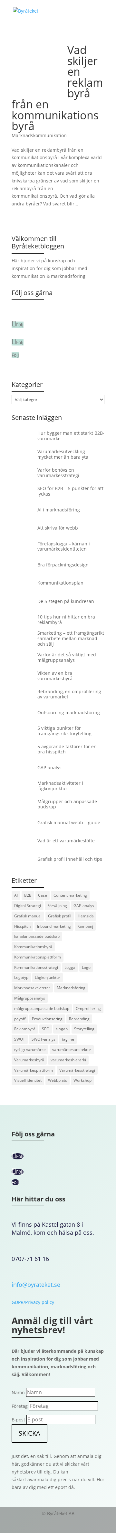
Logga (69, 967)
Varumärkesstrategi (77, 1070)
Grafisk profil (59, 916)
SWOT (19, 1039)
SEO (45, 1029)
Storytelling (84, 1029)
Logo (86, 967)
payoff (19, 1019)
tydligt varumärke (30, 1049)
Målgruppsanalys (29, 998)
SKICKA (29, 1433)
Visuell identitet (28, 1080)
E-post (18, 1420)
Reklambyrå (24, 1029)
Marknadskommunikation (39, 135)
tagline (68, 1039)
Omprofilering (88, 1008)
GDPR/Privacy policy (33, 1302)
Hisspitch (22, 926)
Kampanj (85, 926)
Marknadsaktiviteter (32, 988)
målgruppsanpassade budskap (41, 1008)
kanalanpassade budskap (37, 936)
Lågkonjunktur (47, 977)
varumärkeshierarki (68, 1060)
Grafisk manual (28, 916)
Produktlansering (47, 1019)
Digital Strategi (27, 905)
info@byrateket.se (36, 1284)
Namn (18, 1392)
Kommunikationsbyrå (33, 946)
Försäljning (57, 905)
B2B (28, 895)
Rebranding (79, 1019)
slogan (62, 1029)
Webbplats (57, 1080)
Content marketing (70, 895)
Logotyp (21, 977)
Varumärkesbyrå (29, 1060)
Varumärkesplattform (33, 1070)
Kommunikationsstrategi (36, 967)
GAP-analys (83, 905)
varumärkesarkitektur (71, 1049)
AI (16, 895)
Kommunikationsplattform (37, 957)
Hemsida (86, 916)
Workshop (82, 1080)
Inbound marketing (54, 926)
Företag (20, 1406)
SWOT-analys (43, 1039)
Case (42, 895)
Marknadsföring (71, 988)
